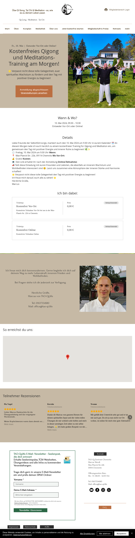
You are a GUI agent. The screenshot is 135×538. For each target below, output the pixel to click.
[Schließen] (131, 533)
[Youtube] (91, 490)
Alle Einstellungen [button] (87, 533)
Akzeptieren (121, 533)
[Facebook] (97, 490)
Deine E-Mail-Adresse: (24, 490)
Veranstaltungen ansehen (34, 93)
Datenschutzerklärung (21, 503)
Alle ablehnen (104, 533)
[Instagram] (103, 490)
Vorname (18, 480)
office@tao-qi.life (43, 306)
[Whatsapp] (109, 490)
